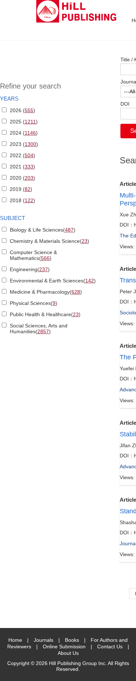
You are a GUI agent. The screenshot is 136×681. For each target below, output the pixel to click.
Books (72, 640)
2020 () (22, 178)
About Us (68, 653)
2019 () (21, 189)
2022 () (22, 155)
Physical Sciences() (33, 303)
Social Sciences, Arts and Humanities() (38, 328)
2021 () (22, 167)
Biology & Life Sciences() (42, 230)
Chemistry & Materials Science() (49, 241)
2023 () (24, 144)
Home (15, 640)
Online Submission (64, 646)
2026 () (22, 110)
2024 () (24, 133)
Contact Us (110, 646)
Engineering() (30, 269)
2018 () (22, 200)
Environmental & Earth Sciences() (53, 281)
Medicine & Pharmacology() (46, 292)
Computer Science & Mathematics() (33, 255)
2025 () (24, 122)
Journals (43, 640)
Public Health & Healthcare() (45, 314)
